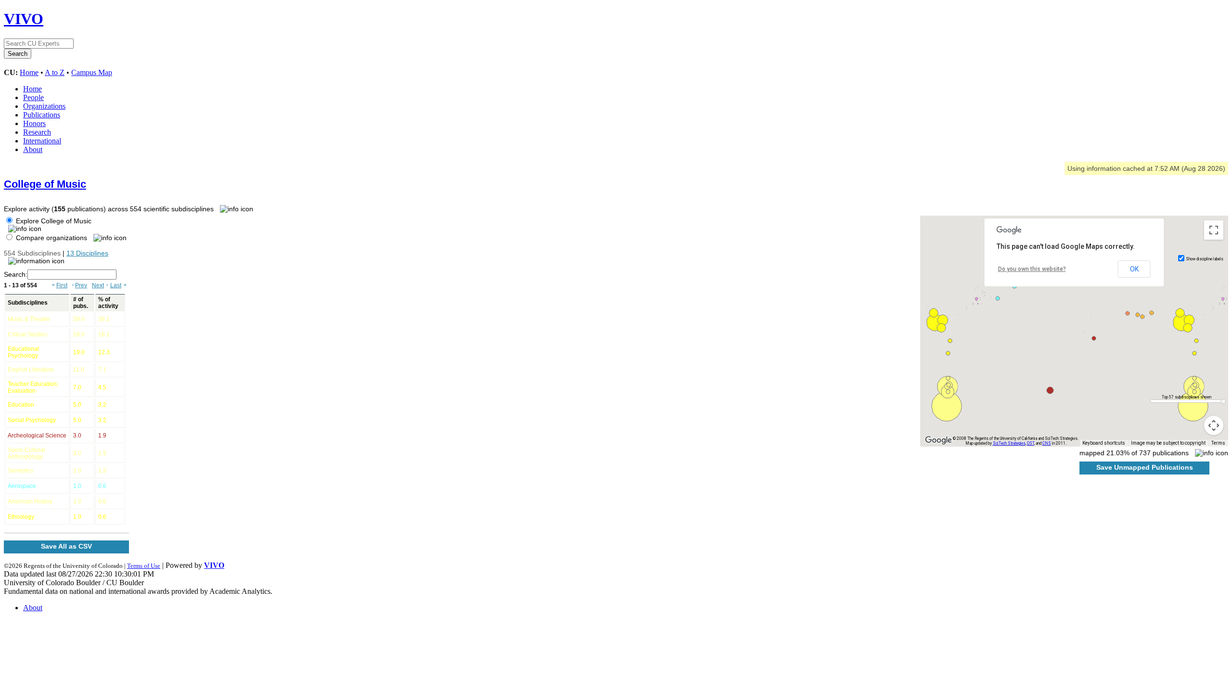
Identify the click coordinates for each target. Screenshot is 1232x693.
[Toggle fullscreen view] (1213, 230)
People (33, 97)
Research (37, 132)
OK (1134, 269)
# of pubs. (80, 302)
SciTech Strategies (1009, 443)
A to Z (54, 72)
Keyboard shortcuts (1103, 443)
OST (1030, 443)
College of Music (45, 184)
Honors (34, 123)
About (32, 149)
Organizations (44, 106)
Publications (41, 115)
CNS (1046, 443)
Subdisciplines (28, 302)
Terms (1218, 443)
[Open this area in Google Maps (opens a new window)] (938, 440)
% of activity (108, 302)
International (42, 141)
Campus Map (91, 72)
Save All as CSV (66, 546)
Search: (15, 274)
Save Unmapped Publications (1144, 467)
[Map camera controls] (1213, 425)
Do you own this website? (1032, 269)
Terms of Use (143, 565)
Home (29, 72)
